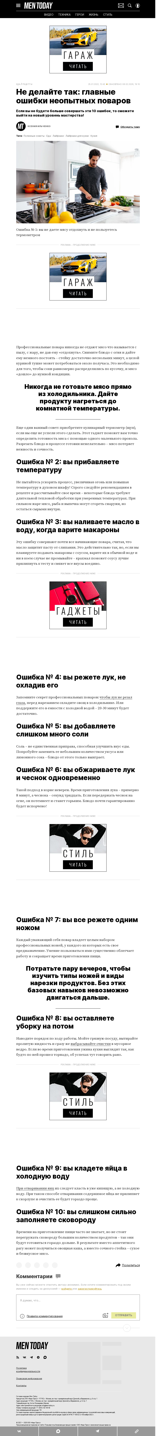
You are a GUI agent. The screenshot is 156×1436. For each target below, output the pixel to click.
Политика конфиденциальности (27, 1370)
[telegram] (30, 1357)
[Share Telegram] (95, 1431)
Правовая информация (28, 1378)
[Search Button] (128, 5)
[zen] (36, 1357)
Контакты (20, 1385)
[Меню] (17, 5)
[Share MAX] (57, 1431)
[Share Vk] (19, 1431)
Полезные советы (32, 135)
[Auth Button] (136, 5)
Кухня (92, 135)
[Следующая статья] (76, 1328)
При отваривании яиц (34, 1188)
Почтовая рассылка (120, 5)
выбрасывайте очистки (89, 1044)
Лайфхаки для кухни (75, 135)
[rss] (16, 1357)
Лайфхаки (56, 135)
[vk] (23, 1357)
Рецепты (26, 84)
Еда (17, 84)
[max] (43, 1357)
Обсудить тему (128, 126)
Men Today (37, 5)
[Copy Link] (134, 1431)
